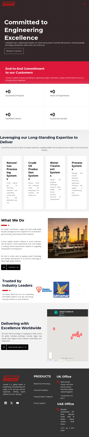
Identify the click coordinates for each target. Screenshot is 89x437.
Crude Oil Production (41, 390)
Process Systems (39, 403)
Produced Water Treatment (43, 397)
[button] (38, 289)
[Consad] (8, 4)
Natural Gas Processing (42, 384)
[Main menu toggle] (84, 4)
